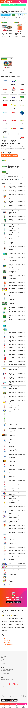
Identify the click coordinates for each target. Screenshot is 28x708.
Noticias (2, 665)
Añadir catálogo (4, 663)
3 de (5, 20)
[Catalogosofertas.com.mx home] (8, 1)
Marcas (2, 659)
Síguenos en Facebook (5, 670)
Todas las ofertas (4, 657)
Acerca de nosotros (4, 662)
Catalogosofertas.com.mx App (7, 660)
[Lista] (22, 2)
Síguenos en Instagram (5, 672)
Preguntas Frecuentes (5, 654)
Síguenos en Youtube (5, 673)
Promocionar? (3, 656)
